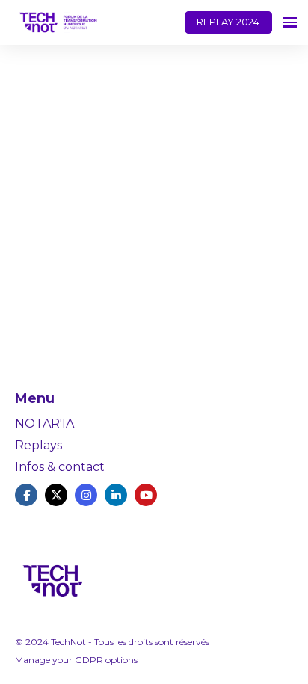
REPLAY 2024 (228, 22)
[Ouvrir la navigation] (290, 22)
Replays (38, 445)
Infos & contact (60, 467)
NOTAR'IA (44, 423)
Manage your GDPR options (76, 659)
